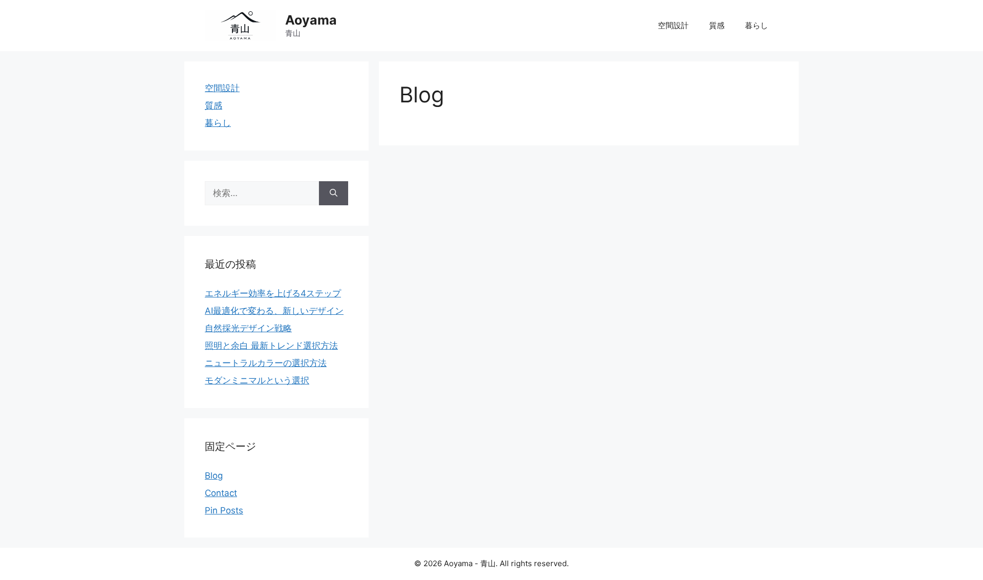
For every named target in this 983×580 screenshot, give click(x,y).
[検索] (333, 193)
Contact (221, 493)
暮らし (756, 25)
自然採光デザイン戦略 (248, 328)
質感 (716, 25)
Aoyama (311, 20)
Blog (214, 475)
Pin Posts (224, 510)
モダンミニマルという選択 (257, 380)
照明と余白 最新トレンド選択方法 (271, 345)
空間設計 (673, 25)
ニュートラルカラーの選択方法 (266, 363)
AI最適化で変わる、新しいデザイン (274, 311)
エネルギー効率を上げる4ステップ (273, 293)
